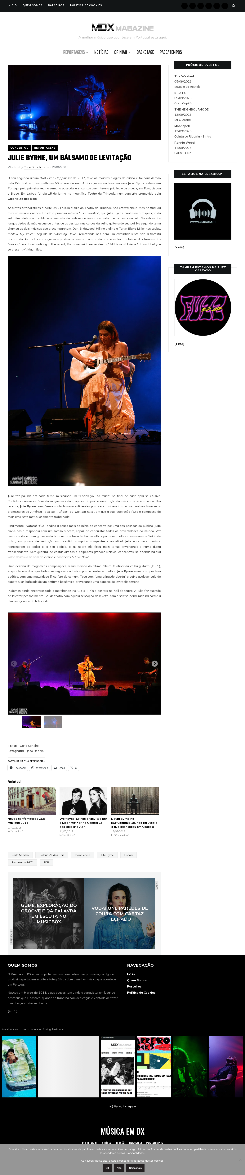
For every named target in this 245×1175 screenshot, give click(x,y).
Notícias (101, 52)
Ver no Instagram (125, 1106)
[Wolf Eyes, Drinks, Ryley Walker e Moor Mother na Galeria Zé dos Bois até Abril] (84, 801)
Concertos (19, 147)
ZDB (46, 862)
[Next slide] (155, 664)
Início (12, 5)
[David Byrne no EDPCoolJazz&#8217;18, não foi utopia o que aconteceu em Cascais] (135, 801)
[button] (31, 722)
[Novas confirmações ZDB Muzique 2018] (32, 801)
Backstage (145, 52)
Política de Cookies (86, 5)
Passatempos (171, 52)
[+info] (13, 1011)
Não (119, 1167)
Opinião (120, 52)
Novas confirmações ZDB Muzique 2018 (26, 821)
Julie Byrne (107, 855)
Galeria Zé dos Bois (51, 855)
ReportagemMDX (22, 862)
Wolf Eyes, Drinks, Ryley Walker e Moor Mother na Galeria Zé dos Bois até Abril (83, 823)
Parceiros (56, 5)
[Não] (240, 1160)
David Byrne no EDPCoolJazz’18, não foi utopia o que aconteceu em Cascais (134, 823)
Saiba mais (135, 1167)
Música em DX (123, 1131)
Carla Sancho (33, 167)
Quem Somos (32, 5)
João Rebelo (82, 855)
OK (107, 1167)
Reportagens (74, 52)
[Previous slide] (14, 664)
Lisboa (128, 855)
